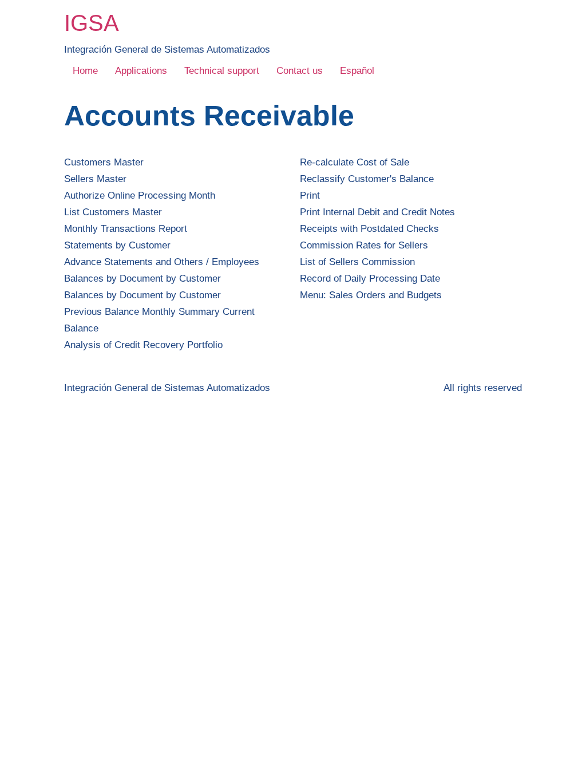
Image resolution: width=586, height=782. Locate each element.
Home (85, 70)
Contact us (299, 70)
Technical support (221, 70)
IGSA (91, 22)
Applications (141, 70)
